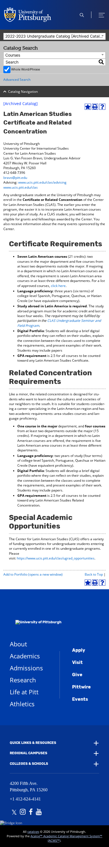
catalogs (33, 831)
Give (77, 674)
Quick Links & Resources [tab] (33, 743)
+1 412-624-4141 (25, 799)
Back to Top (94, 574)
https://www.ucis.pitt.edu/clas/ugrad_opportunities (55, 558)
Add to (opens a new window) (33, 574)
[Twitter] (14, 812)
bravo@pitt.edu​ (15, 177)
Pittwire (81, 687)
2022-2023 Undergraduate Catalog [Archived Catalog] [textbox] (55, 36)
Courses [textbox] (12, 55)
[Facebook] (31, 812)
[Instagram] (23, 812)
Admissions (26, 668)
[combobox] (54, 36)
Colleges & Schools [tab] (29, 764)
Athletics (22, 704)
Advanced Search (16, 79)
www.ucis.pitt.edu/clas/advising (42, 182)
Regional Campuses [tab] (28, 753)
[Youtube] (39, 812)
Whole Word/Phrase (25, 69)
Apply (78, 650)
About (18, 644)
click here (58, 285)
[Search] (101, 62)
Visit (77, 662)
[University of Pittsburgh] (35, 615)
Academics (25, 656)
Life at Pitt (24, 692)
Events (80, 699)
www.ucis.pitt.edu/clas (20, 187)
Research (23, 680)
